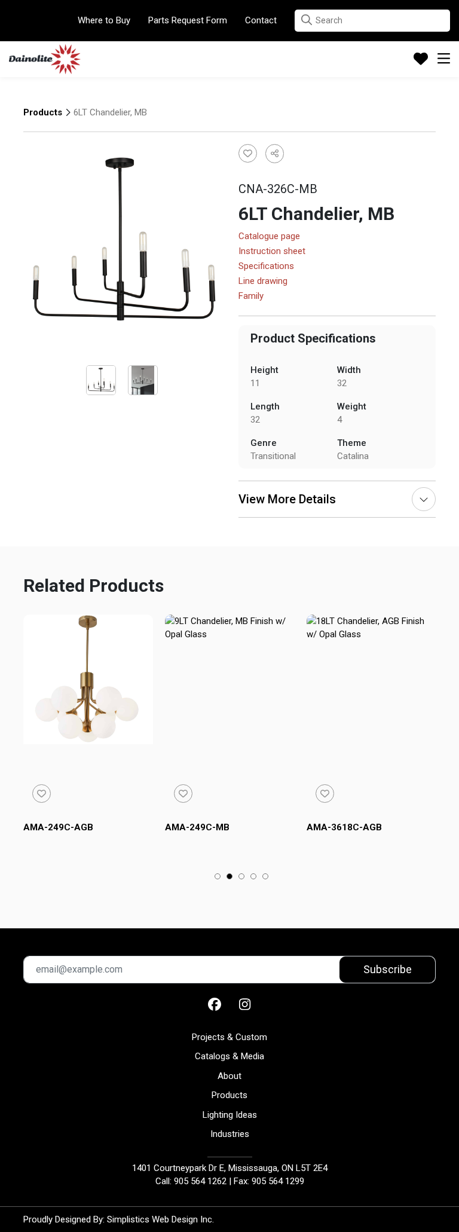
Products (42, 112)
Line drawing (262, 281)
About (229, 1076)
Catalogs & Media (229, 1056)
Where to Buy (104, 20)
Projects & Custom (229, 1037)
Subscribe (387, 969)
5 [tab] (265, 877)
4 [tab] (253, 877)
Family (251, 296)
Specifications (266, 266)
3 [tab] (241, 877)
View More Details (287, 499)
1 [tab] (218, 877)
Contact (261, 20)
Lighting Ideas (230, 1114)
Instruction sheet (271, 251)
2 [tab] (229, 877)
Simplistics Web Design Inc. (160, 1219)
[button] (307, 20)
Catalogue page (269, 236)
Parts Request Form (187, 20)
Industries (229, 1134)
